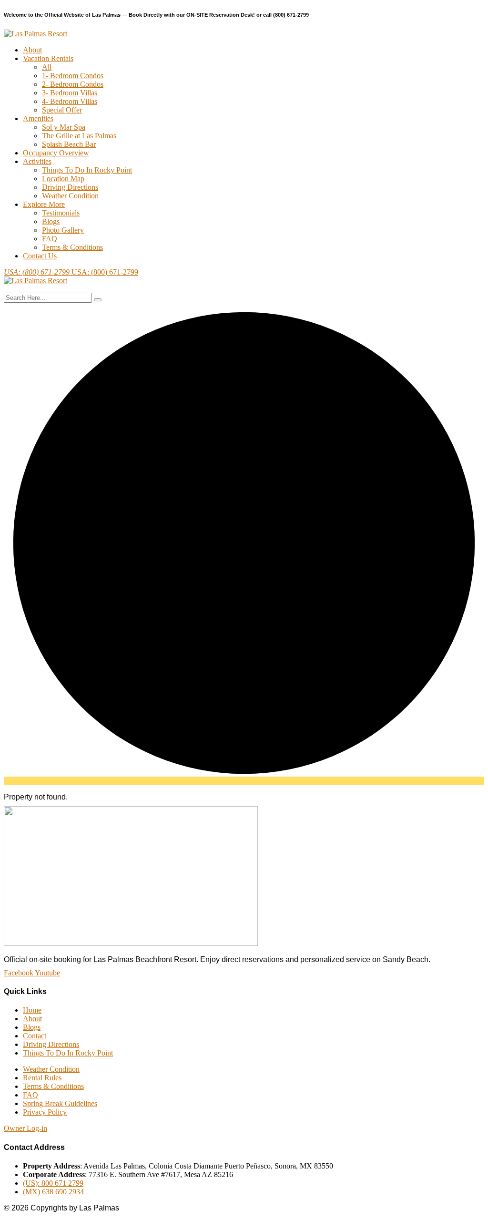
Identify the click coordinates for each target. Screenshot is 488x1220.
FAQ (49, 239)
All (46, 67)
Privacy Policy (45, 1112)
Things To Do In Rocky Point (87, 170)
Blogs (51, 221)
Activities (37, 161)
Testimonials (61, 213)
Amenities (38, 118)
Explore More (44, 204)
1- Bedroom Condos (72, 76)
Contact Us (40, 256)
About (32, 50)
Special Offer (62, 110)
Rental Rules (42, 1078)
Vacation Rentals (48, 58)
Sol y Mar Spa (63, 127)
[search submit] (98, 299)
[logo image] (35, 281)
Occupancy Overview (56, 153)
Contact (34, 1036)
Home (32, 1010)
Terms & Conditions (72, 247)
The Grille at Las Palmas (79, 136)
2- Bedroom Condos (72, 84)
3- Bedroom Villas (69, 93)
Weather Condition (70, 196)
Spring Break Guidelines (60, 1103)
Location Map (63, 178)
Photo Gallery (63, 230)
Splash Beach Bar (69, 144)
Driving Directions (70, 187)
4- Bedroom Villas (69, 101)
